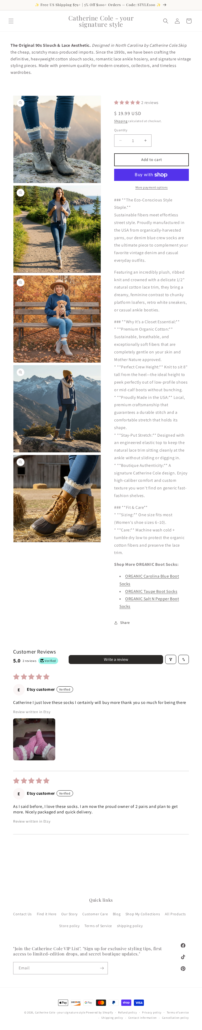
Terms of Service (98, 925)
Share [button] (125, 622)
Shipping (121, 121)
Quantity (120, 130)
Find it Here (47, 914)
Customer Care (95, 914)
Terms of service (178, 1012)
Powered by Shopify (99, 1012)
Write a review (116, 659)
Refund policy (127, 1012)
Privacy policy (151, 1012)
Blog (116, 914)
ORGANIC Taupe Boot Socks (151, 591)
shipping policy (130, 925)
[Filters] (170, 659)
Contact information (142, 1017)
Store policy (69, 925)
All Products (175, 914)
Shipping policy (112, 1017)
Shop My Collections (142, 914)
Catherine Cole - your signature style (60, 1012)
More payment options (151, 187)
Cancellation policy (175, 1017)
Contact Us (22, 914)
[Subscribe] (102, 968)
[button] (11, 21)
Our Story (69, 914)
